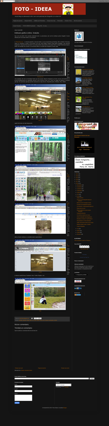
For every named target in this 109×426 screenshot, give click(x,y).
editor (31, 320)
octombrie (79, 188)
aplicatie (24, 320)
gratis (35, 320)
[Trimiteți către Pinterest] (40, 318)
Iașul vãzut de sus (86, 106)
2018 (77, 179)
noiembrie (79, 186)
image (41, 320)
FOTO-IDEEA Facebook (29, 25)
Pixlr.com (40, 120)
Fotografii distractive (81, 213)
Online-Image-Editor (40, 162)
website (55, 320)
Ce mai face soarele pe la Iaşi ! (83, 215)
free (33, 320)
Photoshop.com (19, 41)
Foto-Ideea (84, 254)
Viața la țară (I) (80, 197)
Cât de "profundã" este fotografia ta (84, 217)
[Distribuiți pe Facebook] (39, 318)
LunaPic (40, 272)
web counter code (84, 249)
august (78, 192)
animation (21, 320)
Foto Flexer (68, 176)
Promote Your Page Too (84, 257)
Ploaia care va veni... (81, 208)
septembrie (79, 190)
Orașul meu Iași (51, 20)
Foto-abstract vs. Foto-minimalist (84, 220)
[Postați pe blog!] (36, 318)
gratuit (38, 320)
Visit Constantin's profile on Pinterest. (82, 240)
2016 (77, 183)
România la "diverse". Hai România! (84, 218)
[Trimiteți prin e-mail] (34, 318)
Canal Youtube (17, 25)
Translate (66, 387)
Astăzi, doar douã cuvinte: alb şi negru (85, 222)
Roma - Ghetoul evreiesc (87, 87)
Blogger (65, 407)
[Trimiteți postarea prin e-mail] (32, 318)
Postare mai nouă (19, 368)
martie (78, 232)
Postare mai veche (65, 368)
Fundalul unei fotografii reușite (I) (84, 204)
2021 (77, 174)
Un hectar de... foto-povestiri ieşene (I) (85, 206)
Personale (60, 20)
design (28, 320)
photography (51, 320)
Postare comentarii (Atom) (26, 370)
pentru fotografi (45, 320)
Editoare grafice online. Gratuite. (84, 224)
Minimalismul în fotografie (87, 69)
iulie (78, 194)
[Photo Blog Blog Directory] (77, 295)
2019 (77, 177)
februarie (79, 234)
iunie (78, 196)
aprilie (78, 230)
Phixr (68, 246)
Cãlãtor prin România (39, 20)
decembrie (79, 185)
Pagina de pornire (17, 20)
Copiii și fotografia (81, 226)
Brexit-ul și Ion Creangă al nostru (84, 202)
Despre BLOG (28, 20)
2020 (77, 175)
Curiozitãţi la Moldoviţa (87, 78)
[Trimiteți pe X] (37, 318)
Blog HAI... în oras (42, 25)
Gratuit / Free (68, 20)
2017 (77, 181)
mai (78, 228)
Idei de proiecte (78, 20)
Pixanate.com (68, 136)
